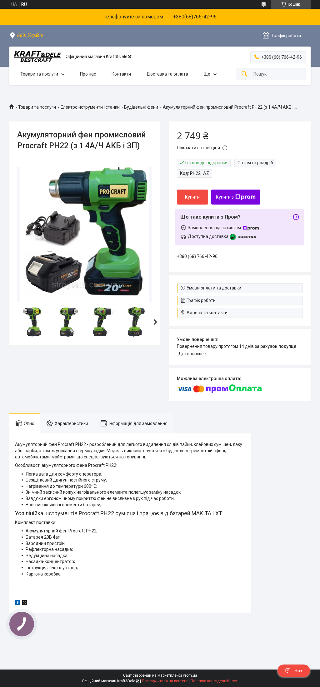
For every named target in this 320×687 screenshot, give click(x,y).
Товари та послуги (39, 74)
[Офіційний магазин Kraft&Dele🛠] (37, 56)
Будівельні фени (141, 107)
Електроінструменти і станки (90, 107)
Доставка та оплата (167, 74)
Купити (192, 197)
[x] (24, 603)
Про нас (88, 74)
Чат (298, 670)
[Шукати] (244, 74)
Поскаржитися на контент (165, 681)
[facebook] (17, 603)
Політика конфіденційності (214, 681)
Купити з (225, 197)
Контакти (121, 74)
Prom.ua (190, 675)
